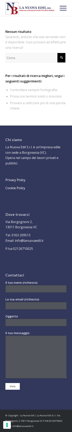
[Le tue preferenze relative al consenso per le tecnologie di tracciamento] (7, 425)
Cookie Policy (15, 188)
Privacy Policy (15, 180)
